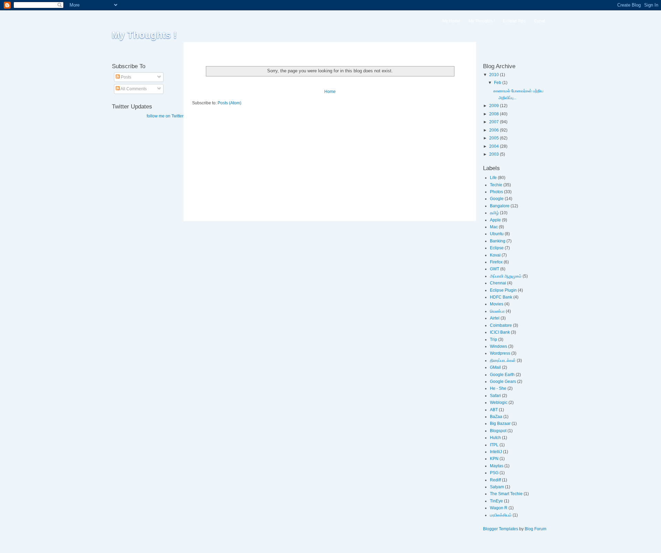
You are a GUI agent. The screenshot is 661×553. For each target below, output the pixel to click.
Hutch (495, 437)
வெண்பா (497, 311)
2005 (494, 138)
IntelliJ (496, 451)
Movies (496, 304)
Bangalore (500, 206)
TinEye (496, 501)
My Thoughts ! (144, 35)
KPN (494, 458)
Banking (497, 241)
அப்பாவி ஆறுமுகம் (506, 276)
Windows (498, 346)
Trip (493, 339)
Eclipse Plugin (503, 290)
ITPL (494, 444)
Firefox (496, 262)
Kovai (495, 255)
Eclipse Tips (514, 21)
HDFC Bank (501, 297)
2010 (494, 74)
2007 (494, 121)
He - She (498, 388)
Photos (496, 191)
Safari (495, 395)
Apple (495, 220)
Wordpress (500, 353)
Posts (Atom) (229, 103)
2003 (494, 154)
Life (493, 177)
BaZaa (496, 416)
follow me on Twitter (165, 116)
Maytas (496, 465)
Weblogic (498, 402)
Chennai (498, 283)
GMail (495, 367)
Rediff (495, 480)
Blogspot (498, 430)
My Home (451, 21)
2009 (494, 105)
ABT (494, 409)
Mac (494, 227)
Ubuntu (497, 233)
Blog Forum (535, 528)
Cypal (539, 21)
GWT (494, 269)
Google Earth (502, 374)
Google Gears (503, 381)
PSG (494, 472)
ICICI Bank (500, 332)
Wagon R (498, 507)
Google (497, 198)
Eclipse (497, 248)
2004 (494, 146)
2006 (494, 130)
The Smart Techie (506, 493)
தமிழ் (494, 212)
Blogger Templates (500, 528)
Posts (125, 77)
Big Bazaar (500, 423)
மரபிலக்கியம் (501, 515)
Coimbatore (501, 325)
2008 (494, 114)
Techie (496, 184)
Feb (498, 82)
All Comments (133, 88)
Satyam (497, 486)
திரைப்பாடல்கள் (503, 360)
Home (330, 91)
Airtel (495, 318)
